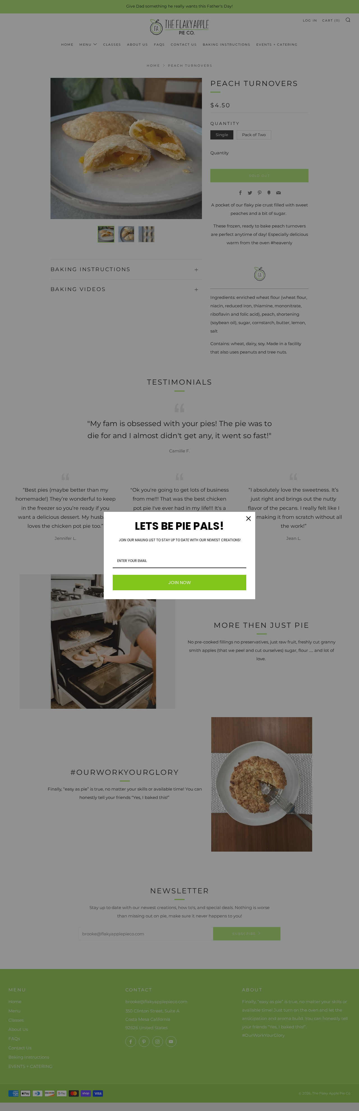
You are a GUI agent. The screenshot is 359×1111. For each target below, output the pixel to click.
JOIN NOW (179, 582)
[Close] (248, 518)
